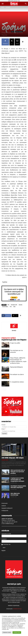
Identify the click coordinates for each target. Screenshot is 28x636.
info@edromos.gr (9, 523)
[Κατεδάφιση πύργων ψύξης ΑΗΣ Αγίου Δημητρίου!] (5, 488)
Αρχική (2, 7)
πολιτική (3, 361)
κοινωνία (8, 7)
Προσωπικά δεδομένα (16, 367)
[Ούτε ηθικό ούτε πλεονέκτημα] (5, 495)
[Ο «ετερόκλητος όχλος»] (5, 383)
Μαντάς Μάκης (5, 306)
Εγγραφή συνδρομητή (7, 508)
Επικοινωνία (5, 503)
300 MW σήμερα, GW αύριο (13, 458)
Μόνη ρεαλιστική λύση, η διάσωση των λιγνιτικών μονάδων (18, 472)
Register (4, 550)
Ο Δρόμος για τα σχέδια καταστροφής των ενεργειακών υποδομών (17, 480)
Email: (4, 429)
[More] (22, 41)
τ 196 (11, 306)
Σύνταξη (14, 330)
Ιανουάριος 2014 (14, 304)
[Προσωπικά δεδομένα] (5, 369)
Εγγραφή (4, 433)
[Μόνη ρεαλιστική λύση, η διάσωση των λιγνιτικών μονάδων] (5, 472)
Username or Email (6, 533)
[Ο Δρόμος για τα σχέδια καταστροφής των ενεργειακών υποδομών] (5, 480)
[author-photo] (14, 328)
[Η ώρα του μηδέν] (5, 345)
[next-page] (5, 389)
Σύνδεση (4, 505)
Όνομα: (4, 424)
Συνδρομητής (5, 510)
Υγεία (14, 306)
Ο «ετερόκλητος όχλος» (17, 382)
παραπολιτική (4, 378)
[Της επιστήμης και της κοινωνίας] (5, 354)
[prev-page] (3, 389)
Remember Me (6, 544)
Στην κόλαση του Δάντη (17, 374)
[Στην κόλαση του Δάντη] (5, 376)
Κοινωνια (20, 304)
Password (4, 539)
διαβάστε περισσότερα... (14, 605)
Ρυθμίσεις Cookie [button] (7, 632)
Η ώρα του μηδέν (15, 343)
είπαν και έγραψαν (3, 370)
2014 (8, 304)
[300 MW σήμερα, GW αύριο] (14, 450)
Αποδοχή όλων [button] (16, 632)
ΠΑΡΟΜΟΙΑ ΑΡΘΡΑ (9, 338)
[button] (2, 4)
